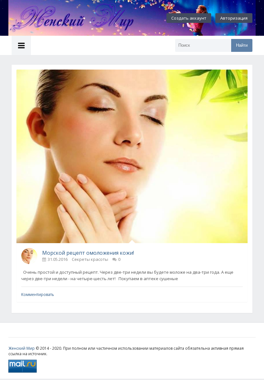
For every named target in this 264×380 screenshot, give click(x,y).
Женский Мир (21, 348)
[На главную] (79, 18)
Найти (242, 45)
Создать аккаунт (188, 18)
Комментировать (37, 294)
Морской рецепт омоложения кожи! (88, 253)
